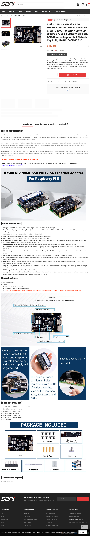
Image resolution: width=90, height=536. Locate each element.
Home (2, 513)
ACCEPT (83, 532)
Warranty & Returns (52, 516)
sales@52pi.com (77, 513)
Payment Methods (51, 519)
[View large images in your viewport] (41, 47)
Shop (2, 516)
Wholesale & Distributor (30, 519)
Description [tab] (27, 124)
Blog (2, 525)
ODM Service (27, 525)
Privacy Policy (50, 522)
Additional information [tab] (45, 124)
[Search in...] (62, 4)
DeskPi (3, 522)
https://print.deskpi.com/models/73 (12, 165)
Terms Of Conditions (52, 525)
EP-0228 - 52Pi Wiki (7, 482)
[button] (41, 34)
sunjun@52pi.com (74, 516)
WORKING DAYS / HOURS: (76, 519)
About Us (26, 513)
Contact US (27, 516)
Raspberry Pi (4, 519)
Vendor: (57, 43)
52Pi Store (63, 43)
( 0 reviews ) (86, 46)
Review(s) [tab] (63, 124)
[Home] (1, 16)
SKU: (48, 43)
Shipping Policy (50, 513)
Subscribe (82, 499)
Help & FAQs (27, 522)
